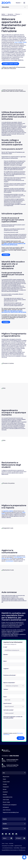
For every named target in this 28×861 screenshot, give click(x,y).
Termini (3, 843)
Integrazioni (6, 787)
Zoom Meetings (18, 557)
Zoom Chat (9, 558)
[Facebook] (13, 834)
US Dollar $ (18, 838)
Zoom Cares (6, 799)
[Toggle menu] (24, 2)
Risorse (17, 14)
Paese (5, 696)
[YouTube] (10, 834)
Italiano (4, 838)
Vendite (5, 823)
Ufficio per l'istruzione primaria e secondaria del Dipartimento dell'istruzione (14, 311)
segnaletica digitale (8, 511)
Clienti (4, 779)
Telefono (5, 689)
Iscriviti (21, 738)
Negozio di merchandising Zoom (11, 812)
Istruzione (10, 14)
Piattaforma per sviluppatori (9, 804)
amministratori (9, 561)
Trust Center (11, 843)
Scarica (5, 819)
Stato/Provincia (7, 703)
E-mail (5, 647)
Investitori (5, 792)
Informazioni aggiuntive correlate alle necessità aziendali (12, 717)
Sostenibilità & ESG (7, 797)
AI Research (6, 807)
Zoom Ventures (6, 810)
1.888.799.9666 (14, 756)
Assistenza (5, 829)
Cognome (6, 668)
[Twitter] (6, 834)
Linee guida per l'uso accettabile (7, 845)
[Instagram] (16, 834)
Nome (5, 661)
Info (4, 773)
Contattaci (6, 255)
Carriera (5, 784)
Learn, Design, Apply (20, 42)
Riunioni (18, 2)
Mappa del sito (23, 847)
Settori (3, 14)
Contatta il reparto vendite (11, 64)
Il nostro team (6, 781)
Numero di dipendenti (9, 682)
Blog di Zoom (6, 776)
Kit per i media (6, 802)
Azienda (5, 654)
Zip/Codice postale (8, 710)
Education (5, 7)
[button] (24, 857)
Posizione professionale (9, 675)
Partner (4, 789)
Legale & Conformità (18, 845)
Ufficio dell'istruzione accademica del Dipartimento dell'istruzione (13, 244)
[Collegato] (3, 834)
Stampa (5, 794)
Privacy (6, 843)
